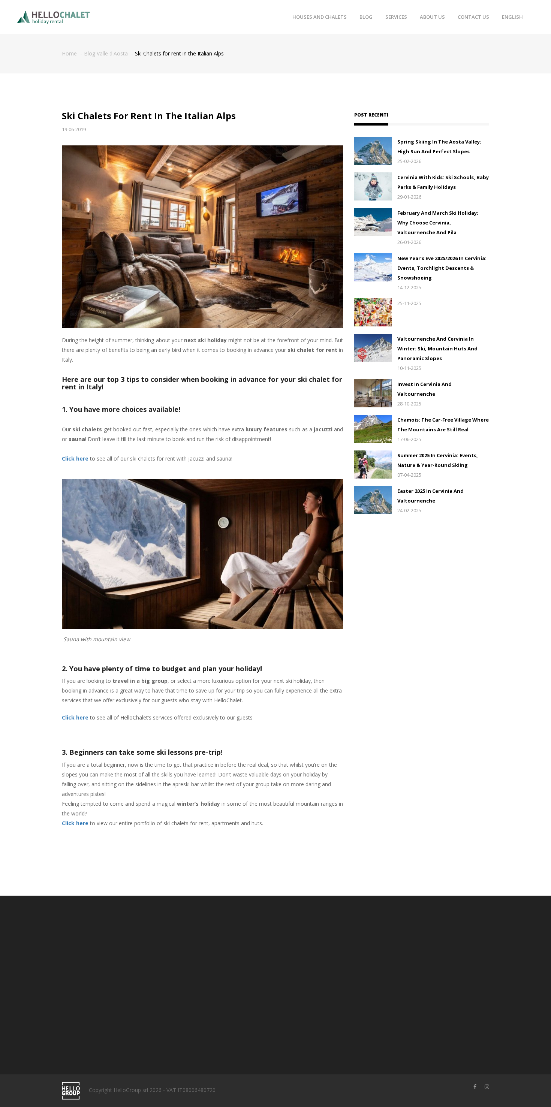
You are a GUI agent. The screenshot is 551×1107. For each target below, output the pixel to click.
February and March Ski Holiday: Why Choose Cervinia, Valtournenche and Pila (437, 222)
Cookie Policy (297, 968)
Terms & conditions (305, 944)
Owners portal (225, 944)
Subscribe (421, 995)
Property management (235, 968)
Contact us (473, 16)
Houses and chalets (319, 16)
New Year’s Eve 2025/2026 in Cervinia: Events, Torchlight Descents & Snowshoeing (442, 268)
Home (69, 53)
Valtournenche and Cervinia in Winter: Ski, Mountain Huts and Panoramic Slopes (437, 348)
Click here (75, 458)
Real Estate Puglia (230, 991)
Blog (366, 16)
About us (432, 16)
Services (396, 16)
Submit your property (233, 956)
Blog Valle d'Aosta (106, 53)
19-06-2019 (74, 129)
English (512, 16)
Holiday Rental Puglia (233, 979)
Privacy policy (297, 956)
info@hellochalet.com (105, 1016)
